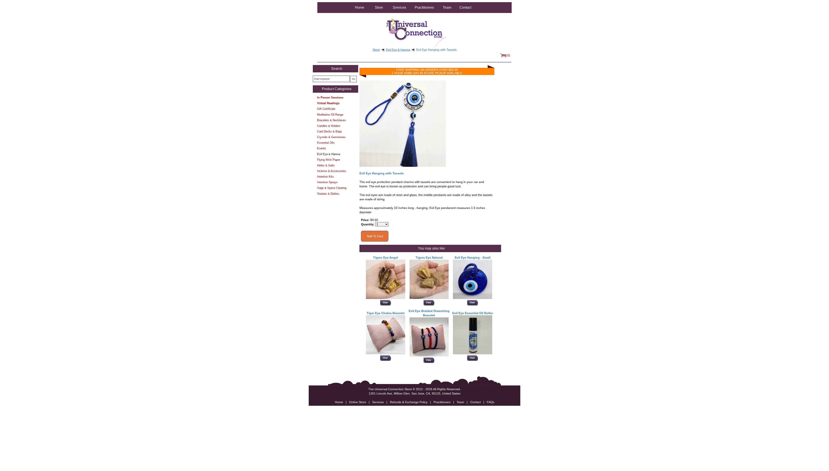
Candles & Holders (328, 125)
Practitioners (424, 7)
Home (359, 7)
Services (399, 7)
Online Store (357, 402)
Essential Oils (326, 142)
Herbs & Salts (326, 165)
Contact (465, 7)
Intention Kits (325, 176)
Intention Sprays (327, 182)
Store (379, 7)
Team (447, 7)
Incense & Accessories (331, 171)
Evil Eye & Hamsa (398, 49)
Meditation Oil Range (330, 114)
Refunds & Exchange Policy (408, 402)
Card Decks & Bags (329, 131)
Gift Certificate (326, 108)
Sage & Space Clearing (331, 187)
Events (321, 148)
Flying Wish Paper (328, 159)
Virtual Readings (328, 103)
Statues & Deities (328, 193)
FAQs (490, 402)
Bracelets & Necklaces (331, 120)
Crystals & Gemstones (331, 137)
